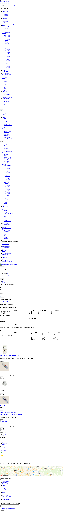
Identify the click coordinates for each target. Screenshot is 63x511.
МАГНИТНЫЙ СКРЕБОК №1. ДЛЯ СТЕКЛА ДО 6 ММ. (11, 414)
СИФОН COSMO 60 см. (4, 423)
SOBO (8, 273)
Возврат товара (4, 434)
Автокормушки (4, 257)
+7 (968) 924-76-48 (3, 448)
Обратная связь (4, 433)
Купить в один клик (7, 266)
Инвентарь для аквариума (6, 255)
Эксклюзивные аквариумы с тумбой (7, 248)
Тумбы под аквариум (5, 245)
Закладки (3, 444)
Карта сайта (4, 435)
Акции (3, 439)
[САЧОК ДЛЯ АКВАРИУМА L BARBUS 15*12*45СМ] (8, 264)
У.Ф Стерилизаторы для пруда (6, 253)
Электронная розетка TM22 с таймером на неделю (9, 355)
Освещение (3, 492)
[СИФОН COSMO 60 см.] (4, 421)
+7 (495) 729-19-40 (3, 447)
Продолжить (2, 297)
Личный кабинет (3, 2)
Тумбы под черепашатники (6, 246)
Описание (3, 281)
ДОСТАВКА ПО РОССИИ (4, 301)
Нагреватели (4, 489)
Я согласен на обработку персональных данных (8, 508)
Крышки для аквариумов (5, 247)
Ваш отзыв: (2, 293)
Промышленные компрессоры (6, 496)
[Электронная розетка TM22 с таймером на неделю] (4, 353)
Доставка (3, 282)
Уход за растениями (5, 258)
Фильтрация (4, 250)
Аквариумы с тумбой (5, 485)
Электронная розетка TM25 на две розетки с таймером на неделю (12, 388)
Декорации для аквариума (6, 256)
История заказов (4, 443)
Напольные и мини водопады (6, 499)
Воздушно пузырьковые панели (6, 260)
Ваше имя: (1, 289)
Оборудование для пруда (5, 249)
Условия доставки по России (6, 275)
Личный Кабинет (4, 442)
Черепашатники (4, 482)
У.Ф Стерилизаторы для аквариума (7, 252)
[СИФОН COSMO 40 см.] (4, 370)
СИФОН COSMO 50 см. (4, 405)
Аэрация (3, 251)
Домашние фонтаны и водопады (7, 261)
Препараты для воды (5, 254)
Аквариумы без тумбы (5, 244)
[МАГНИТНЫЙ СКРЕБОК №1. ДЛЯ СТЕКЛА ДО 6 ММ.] (9, 412)
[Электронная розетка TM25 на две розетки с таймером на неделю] (4, 387)
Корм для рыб (4, 259)
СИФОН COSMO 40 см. (4, 372)
